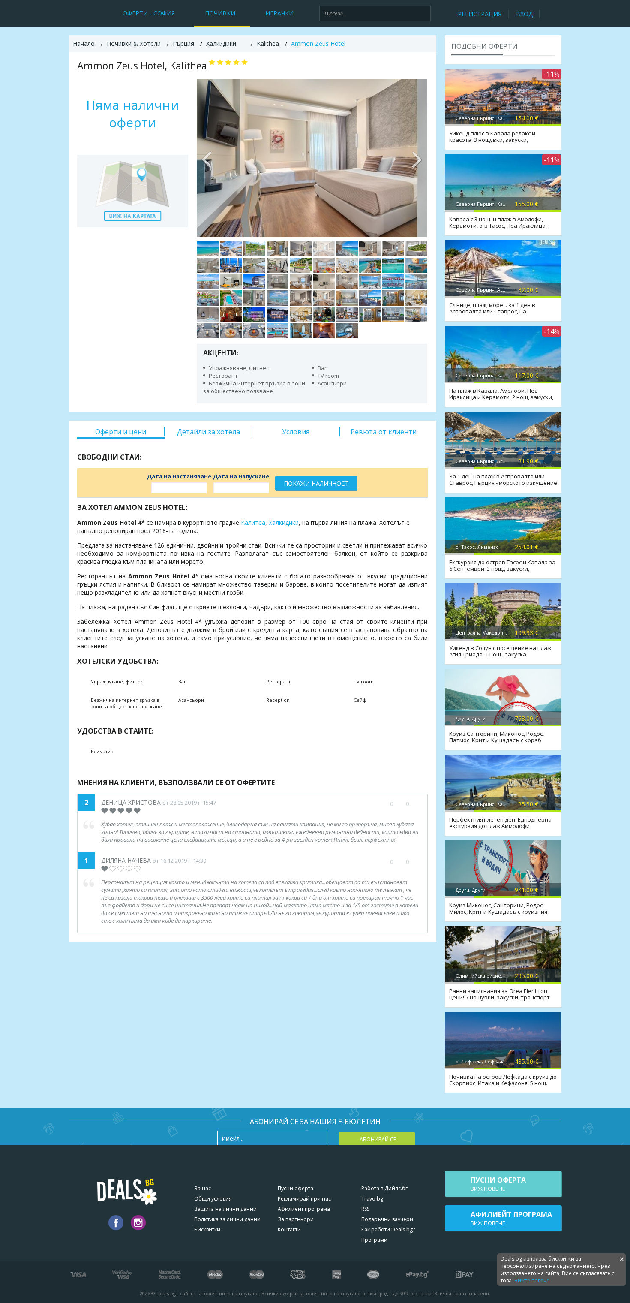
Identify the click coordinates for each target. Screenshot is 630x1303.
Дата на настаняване (179, 476)
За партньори (296, 1219)
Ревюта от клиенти (384, 431)
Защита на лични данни (225, 1209)
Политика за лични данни (227, 1219)
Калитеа (253, 522)
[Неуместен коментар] (416, 803)
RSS (365, 1209)
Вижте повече (531, 1280)
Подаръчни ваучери (387, 1219)
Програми (374, 1239)
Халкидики (284, 522)
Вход (524, 14)
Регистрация (479, 14)
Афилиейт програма (304, 1209)
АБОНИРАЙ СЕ (378, 1139)
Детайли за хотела (208, 431)
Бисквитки (207, 1229)
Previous (207, 158)
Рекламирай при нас (304, 1198)
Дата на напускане (241, 476)
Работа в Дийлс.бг (384, 1188)
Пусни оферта (295, 1188)
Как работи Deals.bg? (388, 1229)
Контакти (289, 1229)
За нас (202, 1188)
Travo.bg (372, 1198)
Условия (295, 431)
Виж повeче (498, 1183)
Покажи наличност (316, 483)
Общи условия (213, 1198)
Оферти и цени (120, 431)
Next (416, 158)
